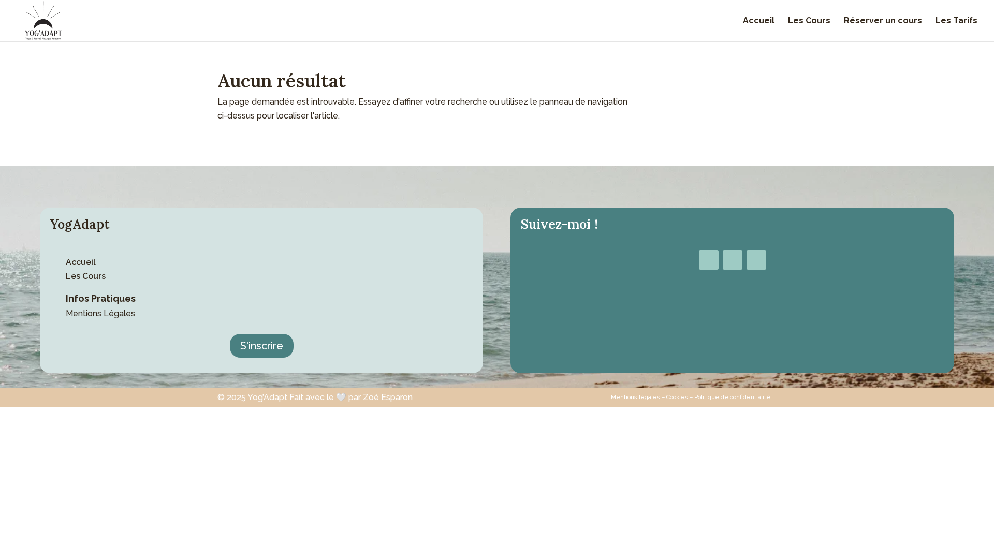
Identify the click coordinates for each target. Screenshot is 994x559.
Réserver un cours (883, 21)
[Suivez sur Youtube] (756, 260)
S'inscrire (261, 346)
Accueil (758, 21)
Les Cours (809, 21)
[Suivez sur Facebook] (709, 260)
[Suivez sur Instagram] (732, 260)
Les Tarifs (956, 21)
